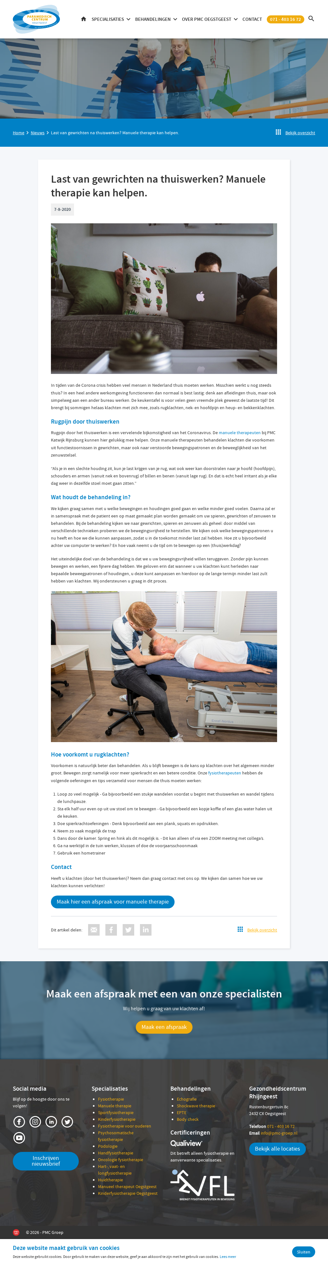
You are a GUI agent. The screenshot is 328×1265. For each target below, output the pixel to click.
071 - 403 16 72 (285, 19)
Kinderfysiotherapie (116, 1119)
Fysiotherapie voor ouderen (124, 1126)
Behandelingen (153, 19)
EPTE (181, 1112)
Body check (188, 1119)
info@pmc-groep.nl (273, 1133)
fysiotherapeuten (224, 773)
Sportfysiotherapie (116, 1112)
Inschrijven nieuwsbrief (46, 1161)
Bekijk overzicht (300, 133)
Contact (252, 19)
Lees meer (228, 1256)
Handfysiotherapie (115, 1153)
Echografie (187, 1099)
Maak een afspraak (164, 1027)
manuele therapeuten (240, 432)
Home (83, 19)
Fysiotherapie (111, 1099)
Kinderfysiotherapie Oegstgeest (128, 1193)
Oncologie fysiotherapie (120, 1159)
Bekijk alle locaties (277, 1149)
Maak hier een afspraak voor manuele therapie (113, 901)
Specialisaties (108, 19)
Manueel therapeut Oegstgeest (127, 1186)
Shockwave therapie (196, 1106)
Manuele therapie (114, 1106)
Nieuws (38, 133)
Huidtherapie (110, 1180)
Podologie (108, 1146)
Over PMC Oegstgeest (206, 19)
